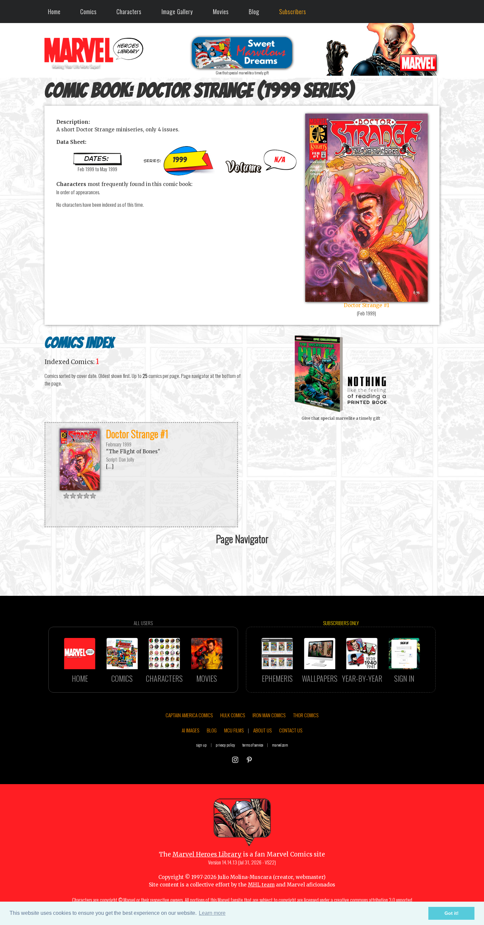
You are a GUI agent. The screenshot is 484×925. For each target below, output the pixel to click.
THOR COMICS (305, 715)
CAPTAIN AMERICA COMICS (189, 715)
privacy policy (225, 745)
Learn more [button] (212, 913)
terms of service (252, 745)
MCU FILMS (234, 730)
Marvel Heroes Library (207, 854)
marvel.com (280, 745)
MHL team (261, 885)
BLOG (212, 730)
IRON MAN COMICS (269, 715)
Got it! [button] (451, 913)
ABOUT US (262, 730)
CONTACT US (290, 730)
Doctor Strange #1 (137, 433)
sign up (201, 745)
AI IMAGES (190, 730)
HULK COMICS (232, 715)
